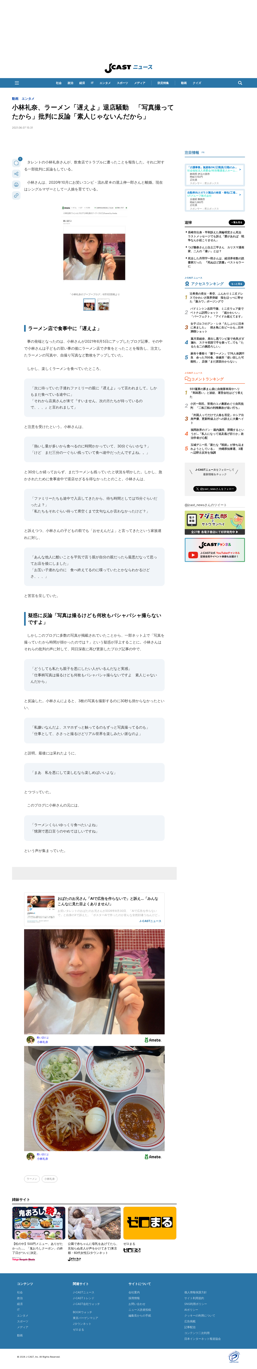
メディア (139, 83)
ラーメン (32, 1178)
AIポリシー (191, 1309)
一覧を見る (236, 222)
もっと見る (236, 283)
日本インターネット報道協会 (202, 1338)
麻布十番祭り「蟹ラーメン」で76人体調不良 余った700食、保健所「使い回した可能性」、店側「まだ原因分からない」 (218, 357)
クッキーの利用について (199, 1315)
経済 (82, 83)
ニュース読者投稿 (139, 1309)
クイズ (197, 83)
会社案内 (134, 1292)
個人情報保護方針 (195, 1292)
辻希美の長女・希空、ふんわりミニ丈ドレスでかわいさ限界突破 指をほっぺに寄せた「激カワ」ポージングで (216, 297)
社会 (59, 83)
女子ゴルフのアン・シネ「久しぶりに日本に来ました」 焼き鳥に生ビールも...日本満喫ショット (217, 327)
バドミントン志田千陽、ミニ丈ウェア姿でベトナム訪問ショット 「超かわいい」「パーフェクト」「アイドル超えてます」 (217, 312)
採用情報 (134, 1298)
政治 (70, 83)
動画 (184, 83)
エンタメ (105, 83)
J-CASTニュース (83, 1292)
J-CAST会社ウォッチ (86, 1304)
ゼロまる (78, 1329)
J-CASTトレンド (83, 1298)
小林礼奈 (49, 1178)
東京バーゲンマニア (85, 1318)
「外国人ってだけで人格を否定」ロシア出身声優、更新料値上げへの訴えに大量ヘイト (217, 418)
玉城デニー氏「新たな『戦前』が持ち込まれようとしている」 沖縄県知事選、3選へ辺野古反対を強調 (217, 448)
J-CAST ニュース (128, 68)
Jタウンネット (82, 1323)
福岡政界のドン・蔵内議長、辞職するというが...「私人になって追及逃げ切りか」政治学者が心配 (217, 433)
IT (92, 83)
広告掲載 (190, 1321)
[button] (17, 83)
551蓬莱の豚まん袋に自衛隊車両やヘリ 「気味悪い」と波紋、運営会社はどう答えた (216, 392)
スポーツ (122, 83)
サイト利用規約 (194, 1298)
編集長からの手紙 (139, 1315)
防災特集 (163, 83)
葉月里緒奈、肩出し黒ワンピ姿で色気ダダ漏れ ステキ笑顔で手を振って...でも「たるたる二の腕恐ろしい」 (217, 342)
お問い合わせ (136, 1304)
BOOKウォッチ (82, 1312)
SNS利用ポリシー (195, 1304)
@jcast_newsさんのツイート (206, 505)
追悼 (188, 222)
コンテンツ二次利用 (197, 1333)
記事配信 (190, 1327)
